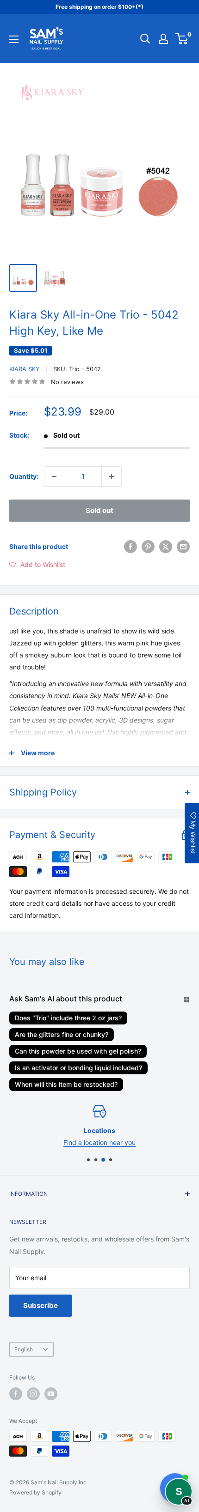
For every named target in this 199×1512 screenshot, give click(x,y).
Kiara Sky (24, 369)
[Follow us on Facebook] (15, 1393)
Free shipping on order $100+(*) (99, 6)
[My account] (163, 39)
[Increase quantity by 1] (111, 476)
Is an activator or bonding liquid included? (78, 1068)
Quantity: (23, 476)
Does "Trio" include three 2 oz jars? (68, 1018)
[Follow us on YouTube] (50, 1393)
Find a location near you (99, 1143)
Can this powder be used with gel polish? (78, 1051)
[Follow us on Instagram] (33, 1393)
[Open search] (145, 39)
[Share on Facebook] (130, 546)
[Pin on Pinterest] (148, 546)
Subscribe (40, 1305)
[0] (182, 38)
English (23, 1349)
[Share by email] (183, 546)
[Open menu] (14, 39)
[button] (37, 564)
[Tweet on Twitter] (165, 546)
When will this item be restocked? (66, 1084)
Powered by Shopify (35, 1492)
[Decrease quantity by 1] (54, 476)
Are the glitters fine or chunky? (61, 1034)
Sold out (99, 510)
